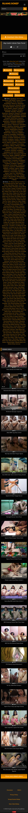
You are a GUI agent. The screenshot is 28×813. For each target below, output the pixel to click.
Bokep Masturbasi (14, 77)
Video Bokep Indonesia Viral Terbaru (12, 334)
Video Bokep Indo (20, 329)
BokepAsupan (7, 110)
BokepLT (10, 124)
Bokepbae (14, 110)
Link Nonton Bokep (18, 228)
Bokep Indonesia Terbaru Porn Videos (16, 198)
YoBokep (14, 179)
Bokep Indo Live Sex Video (19, 191)
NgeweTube (6, 155)
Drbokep (4, 139)
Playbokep (5, 161)
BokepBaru (20, 110)
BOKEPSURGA (14, 129)
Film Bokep (10, 209)
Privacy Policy (14, 794)
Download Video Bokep (15, 37)
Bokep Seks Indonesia (13, 202)
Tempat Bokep (14, 171)
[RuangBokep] (11, 4)
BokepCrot (11, 113)
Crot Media (10, 137)
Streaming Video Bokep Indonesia (11, 324)
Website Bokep (20, 176)
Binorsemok (12, 105)
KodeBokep (20, 150)
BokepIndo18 (20, 119)
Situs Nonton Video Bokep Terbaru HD (16, 300)
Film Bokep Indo (18, 209)
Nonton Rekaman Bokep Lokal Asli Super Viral (13, 272)
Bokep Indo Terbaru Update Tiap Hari (16, 194)
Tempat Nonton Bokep (14, 799)
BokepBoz (13, 111)
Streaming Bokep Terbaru (18, 319)
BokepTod (19, 131)
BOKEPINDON (20, 121)
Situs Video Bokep (14, 804)
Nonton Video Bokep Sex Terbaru (16, 282)
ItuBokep (23, 145)
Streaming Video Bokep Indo (17, 322)
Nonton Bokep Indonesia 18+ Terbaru (15, 249)
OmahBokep (14, 157)
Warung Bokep (12, 176)
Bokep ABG (8, 70)
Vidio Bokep (15, 339)
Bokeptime (7, 131)
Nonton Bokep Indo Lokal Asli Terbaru (16, 237)
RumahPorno (21, 165)
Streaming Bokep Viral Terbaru (11, 321)
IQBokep (17, 145)
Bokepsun (6, 129)
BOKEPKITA (20, 123)
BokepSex (13, 127)
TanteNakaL (20, 170)
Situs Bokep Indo (17, 288)
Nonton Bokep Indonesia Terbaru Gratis (14, 253)
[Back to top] (23, 808)
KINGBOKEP (14, 149)
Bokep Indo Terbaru (8, 193)
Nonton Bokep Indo (15, 233)
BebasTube (5, 105)
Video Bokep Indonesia (18, 332)
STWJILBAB (14, 170)
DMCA (19, 790)
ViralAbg (22, 174)
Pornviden (16, 161)
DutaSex (17, 139)
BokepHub (23, 114)
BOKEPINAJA (14, 118)
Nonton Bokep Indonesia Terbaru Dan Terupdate (14, 251)
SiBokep (22, 168)
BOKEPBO (7, 111)
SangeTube (12, 166)
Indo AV (4, 142)
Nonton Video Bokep (7, 274)
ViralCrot (5, 176)
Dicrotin (23, 137)
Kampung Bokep (17, 147)
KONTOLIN (13, 152)
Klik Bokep (13, 150)
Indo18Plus (14, 142)
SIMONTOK (7, 170)
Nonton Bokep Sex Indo (19, 256)
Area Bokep (20, 98)
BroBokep (15, 136)
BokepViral (6, 134)
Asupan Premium (21, 100)
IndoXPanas (13, 144)
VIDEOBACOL (19, 173)
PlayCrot (11, 161)
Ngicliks (12, 155)
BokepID (9, 116)
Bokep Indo (18, 63)
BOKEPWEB (20, 134)
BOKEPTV (21, 132)
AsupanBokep (8, 102)
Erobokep (5, 140)
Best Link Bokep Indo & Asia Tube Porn (12, 190)
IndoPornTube (21, 142)
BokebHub (18, 105)
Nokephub (23, 155)
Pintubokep (15, 160)
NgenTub (23, 153)
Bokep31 (15, 108)
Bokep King (18, 106)
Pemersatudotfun (7, 160)
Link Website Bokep (16, 232)
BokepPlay (10, 126)
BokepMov (22, 124)
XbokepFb (4, 178)
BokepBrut (19, 111)
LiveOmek (10, 153)
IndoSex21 (6, 144)
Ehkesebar (22, 139)
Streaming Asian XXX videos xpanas (11, 309)
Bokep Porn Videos (16, 201)
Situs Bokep (21, 287)
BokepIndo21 (6, 121)
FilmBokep (17, 140)
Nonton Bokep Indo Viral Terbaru (12, 246)
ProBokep (22, 161)
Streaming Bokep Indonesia (9, 318)
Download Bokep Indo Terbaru (11, 206)
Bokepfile (23, 113)
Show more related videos (14, 776)
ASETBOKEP (12, 100)
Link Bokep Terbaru (8, 228)
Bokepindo (6, 119)
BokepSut (20, 129)
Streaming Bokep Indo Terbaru (11, 313)
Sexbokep (11, 168)
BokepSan (22, 126)
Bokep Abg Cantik (14, 61)
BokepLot (4, 124)
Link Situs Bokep (18, 230)
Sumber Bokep (17, 326)
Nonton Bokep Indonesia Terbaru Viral (11, 254)
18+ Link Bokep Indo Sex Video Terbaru (12, 183)
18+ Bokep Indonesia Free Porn (16, 181)
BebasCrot (14, 103)
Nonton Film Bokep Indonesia (17, 267)
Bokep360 (21, 108)
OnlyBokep (21, 157)
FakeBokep (11, 140)
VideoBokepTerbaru (8, 174)
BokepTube (15, 132)
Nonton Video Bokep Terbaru (10, 284)
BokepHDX (17, 114)
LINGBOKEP (20, 152)
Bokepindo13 (13, 119)
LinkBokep (4, 153)
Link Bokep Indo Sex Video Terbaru (17, 227)
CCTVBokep (22, 136)
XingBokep (11, 178)
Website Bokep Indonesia (14, 344)
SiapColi (17, 168)
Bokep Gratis (8, 191)
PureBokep (7, 163)
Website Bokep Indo (20, 342)
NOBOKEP (17, 155)
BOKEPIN (23, 116)
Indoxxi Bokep (20, 144)
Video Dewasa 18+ (15, 335)
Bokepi (4, 116)
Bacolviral (19, 102)
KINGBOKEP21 (22, 149)
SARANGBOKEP (20, 166)
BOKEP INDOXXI (10, 106)
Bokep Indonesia (14, 88)
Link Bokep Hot (19, 225)
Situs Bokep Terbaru (17, 290)
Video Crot (12, 173)
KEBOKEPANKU (6, 149)
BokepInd (20, 118)
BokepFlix (5, 114)
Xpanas (16, 178)
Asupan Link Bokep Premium (19, 188)
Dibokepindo (17, 137)
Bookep (10, 136)
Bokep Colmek (19, 70)
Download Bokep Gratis (17, 204)
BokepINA (7, 118)
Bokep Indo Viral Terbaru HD (9, 196)
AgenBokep (13, 98)
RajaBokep (20, 163)
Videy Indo (16, 174)
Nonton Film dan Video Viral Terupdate (14, 271)
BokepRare (16, 126)
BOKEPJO (13, 123)
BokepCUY (18, 113)
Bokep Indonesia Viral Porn (9, 199)
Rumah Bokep (13, 165)
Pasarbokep (9, 158)
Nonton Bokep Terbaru (8, 258)
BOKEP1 (10, 108)
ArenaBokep (5, 100)
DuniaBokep (11, 139)
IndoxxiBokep (6, 145)
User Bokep (21, 171)
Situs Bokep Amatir (7, 288)
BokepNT (4, 126)
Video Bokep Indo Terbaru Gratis (10, 331)
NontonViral (7, 157)
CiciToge (5, 137)
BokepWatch (13, 134)
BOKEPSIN (20, 127)
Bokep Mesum (8, 95)
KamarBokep (9, 147)
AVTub (14, 102)
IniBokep (12, 145)
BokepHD (11, 114)
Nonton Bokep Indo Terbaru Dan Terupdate (13, 238)
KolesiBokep (7, 152)
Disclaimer (10, 790)
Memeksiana (17, 153)
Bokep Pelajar (9, 80)
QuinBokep (13, 163)
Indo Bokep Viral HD (16, 211)
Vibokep (7, 173)
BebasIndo (20, 103)
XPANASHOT (22, 178)
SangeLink (5, 166)
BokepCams (5, 113)
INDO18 (9, 142)
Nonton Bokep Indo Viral (20, 245)
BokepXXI (5, 136)
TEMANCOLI (6, 171)
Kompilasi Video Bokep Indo (17, 222)
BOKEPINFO (7, 123)
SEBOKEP (5, 168)
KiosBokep (7, 150)
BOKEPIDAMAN (16, 116)
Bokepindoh (13, 121)
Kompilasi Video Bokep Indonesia (12, 224)
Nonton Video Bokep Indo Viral (17, 277)
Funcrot (23, 140)
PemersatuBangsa (17, 158)
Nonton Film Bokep (13, 262)
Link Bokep (12, 225)
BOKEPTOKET (7, 132)
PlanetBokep (22, 160)
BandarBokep (7, 103)
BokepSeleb (7, 127)
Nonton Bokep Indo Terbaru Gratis (11, 240)
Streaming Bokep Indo (17, 311)
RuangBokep (6, 165)
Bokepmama (16, 124)
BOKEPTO (13, 131)
